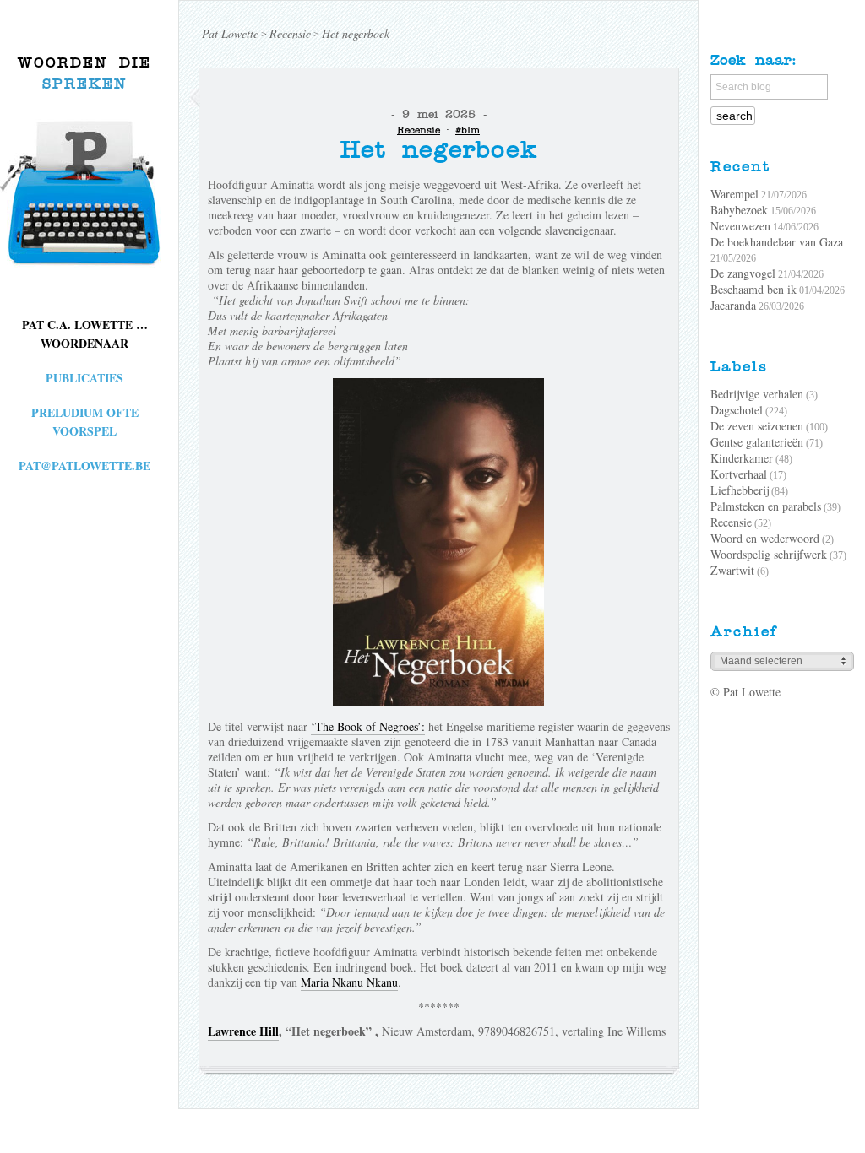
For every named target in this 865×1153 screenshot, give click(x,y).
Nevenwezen (740, 226)
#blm (467, 130)
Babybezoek (739, 210)
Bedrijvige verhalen (756, 394)
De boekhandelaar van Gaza (776, 242)
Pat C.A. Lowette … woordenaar (85, 334)
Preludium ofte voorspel (85, 421)
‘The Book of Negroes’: (368, 726)
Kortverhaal (738, 474)
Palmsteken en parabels (765, 506)
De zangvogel (742, 273)
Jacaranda (733, 305)
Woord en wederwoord (764, 538)
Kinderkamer (741, 458)
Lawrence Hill (243, 1031)
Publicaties (84, 378)
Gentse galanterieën (756, 442)
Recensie (418, 130)
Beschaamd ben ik (753, 289)
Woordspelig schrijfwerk (768, 554)
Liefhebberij (739, 490)
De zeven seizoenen (756, 426)
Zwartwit (732, 570)
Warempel (734, 194)
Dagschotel (736, 410)
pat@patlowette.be (84, 465)
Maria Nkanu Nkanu (349, 982)
